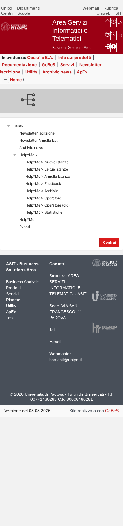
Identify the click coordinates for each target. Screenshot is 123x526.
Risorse (13, 299)
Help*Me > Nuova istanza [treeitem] (47, 162)
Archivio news (57, 71)
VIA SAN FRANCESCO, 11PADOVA (65, 311)
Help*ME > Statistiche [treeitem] (43, 212)
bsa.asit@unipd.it (65, 359)
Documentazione (19, 64)
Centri (7, 13)
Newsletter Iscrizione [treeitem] (37, 133)
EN (119, 22)
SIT (118, 13)
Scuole (23, 13)
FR (119, 35)
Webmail (90, 8)
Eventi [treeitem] (24, 226)
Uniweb (103, 13)
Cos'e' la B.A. (40, 57)
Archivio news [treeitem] (31, 147)
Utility (31, 71)
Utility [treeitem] (18, 126)
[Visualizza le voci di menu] (5, 80)
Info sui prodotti (74, 57)
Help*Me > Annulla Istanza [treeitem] (47, 176)
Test (10, 317)
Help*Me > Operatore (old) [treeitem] (47, 205)
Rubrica (111, 8)
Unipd (6, 8)
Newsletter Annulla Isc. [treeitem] (38, 140)
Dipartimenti (28, 8)
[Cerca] (113, 34)
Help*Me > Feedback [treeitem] (43, 183)
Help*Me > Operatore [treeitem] (43, 198)
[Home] (107, 21)
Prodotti (13, 287)
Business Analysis (22, 281)
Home (16, 79)
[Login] (107, 46)
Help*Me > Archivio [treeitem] (41, 191)
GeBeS (48, 64)
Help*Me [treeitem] (26, 219)
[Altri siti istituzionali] (107, 34)
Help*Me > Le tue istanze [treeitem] (46, 169)
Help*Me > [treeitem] (28, 155)
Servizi (67, 64)
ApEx (82, 71)
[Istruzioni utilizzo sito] (113, 21)
